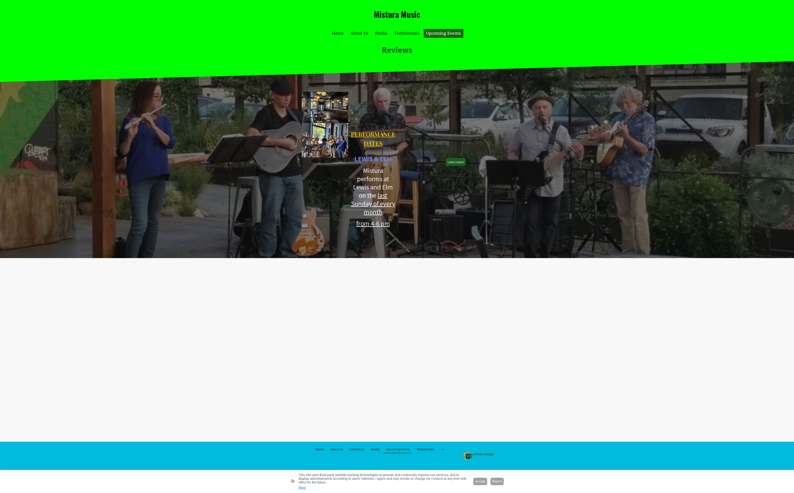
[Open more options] (443, 449)
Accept (480, 481)
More (302, 487)
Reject (497, 481)
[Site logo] (397, 23)
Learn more (456, 162)
